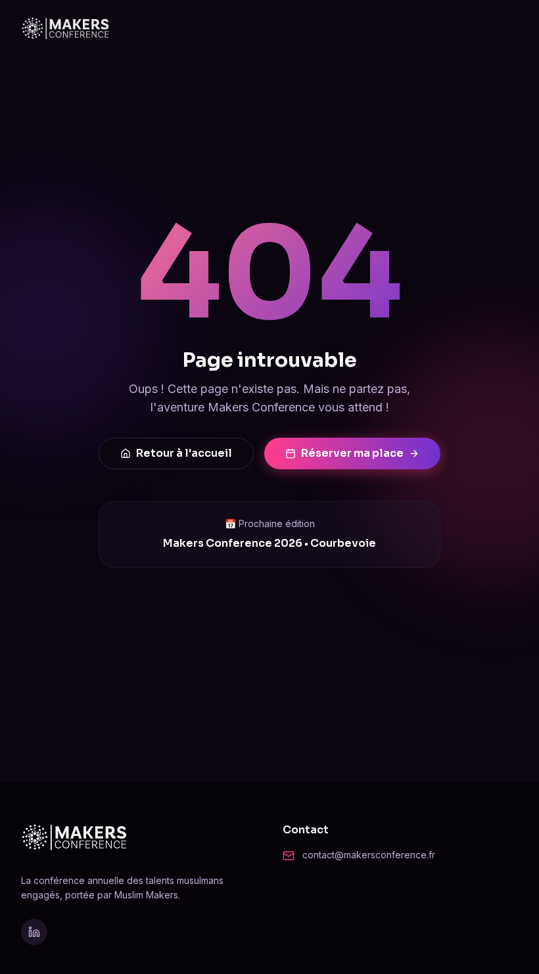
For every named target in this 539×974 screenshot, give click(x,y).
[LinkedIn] (34, 932)
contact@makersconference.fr (368, 854)
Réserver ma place (352, 453)
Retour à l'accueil (184, 453)
